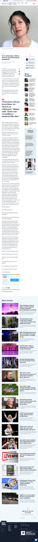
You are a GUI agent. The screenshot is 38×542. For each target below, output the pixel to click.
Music (21, 411)
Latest (9, 525)
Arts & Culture (28, 134)
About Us (15, 525)
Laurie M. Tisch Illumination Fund (25, 538)
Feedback (15, 526)
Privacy (15, 527)
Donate (14, 280)
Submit (34, 517)
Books (3, 53)
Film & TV (15, 4)
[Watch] (10, 322)
